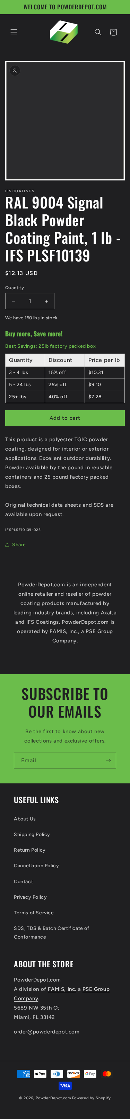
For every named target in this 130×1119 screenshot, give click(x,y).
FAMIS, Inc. (62, 989)
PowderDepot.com (53, 1098)
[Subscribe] (108, 761)
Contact (23, 882)
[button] (13, 32)
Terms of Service (34, 913)
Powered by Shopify (91, 1098)
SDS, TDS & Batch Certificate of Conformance (51, 932)
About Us (25, 819)
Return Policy (30, 850)
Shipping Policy (32, 834)
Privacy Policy (30, 897)
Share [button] (19, 545)
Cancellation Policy (36, 866)
